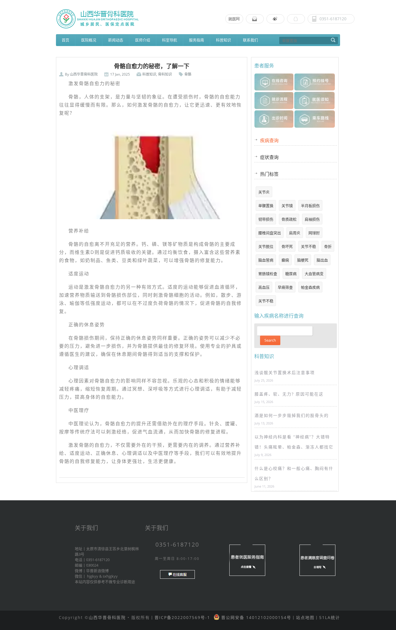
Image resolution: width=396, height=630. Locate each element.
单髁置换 (265, 205)
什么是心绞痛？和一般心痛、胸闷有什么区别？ (294, 473)
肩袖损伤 (312, 219)
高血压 (264, 287)
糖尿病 (291, 273)
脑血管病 (265, 260)
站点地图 (305, 617)
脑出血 (322, 260)
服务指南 (196, 40)
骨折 (328, 246)
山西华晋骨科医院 (84, 74)
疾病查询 (269, 140)
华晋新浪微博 (97, 570)
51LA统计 (329, 617)
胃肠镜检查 (267, 273)
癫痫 (285, 260)
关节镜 (287, 205)
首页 (65, 40)
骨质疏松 (289, 219)
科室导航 (169, 40)
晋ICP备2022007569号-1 (182, 617)
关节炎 (264, 192)
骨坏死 (287, 246)
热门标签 (269, 174)
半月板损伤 (310, 205)
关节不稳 (308, 246)
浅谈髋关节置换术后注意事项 (285, 372)
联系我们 (250, 40)
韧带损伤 (265, 219)
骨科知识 (165, 74)
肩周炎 (294, 232)
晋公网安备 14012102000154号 (255, 617)
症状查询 (269, 157)
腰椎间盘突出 (269, 232)
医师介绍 (142, 40)
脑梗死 (302, 260)
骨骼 (187, 74)
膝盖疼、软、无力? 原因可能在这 (289, 394)
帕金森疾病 (310, 287)
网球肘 (314, 232)
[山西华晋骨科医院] (198, 18)
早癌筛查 (285, 287)
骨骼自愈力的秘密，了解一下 (151, 66)
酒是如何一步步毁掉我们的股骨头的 (292, 415)
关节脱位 (265, 246)
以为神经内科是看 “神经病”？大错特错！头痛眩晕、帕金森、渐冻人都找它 (294, 442)
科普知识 (223, 40)
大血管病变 (314, 273)
